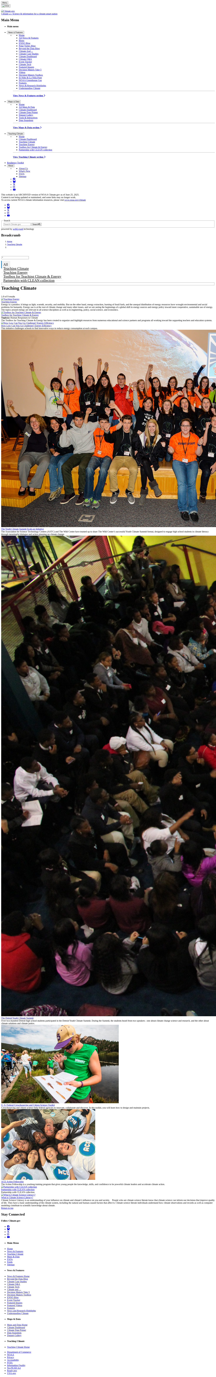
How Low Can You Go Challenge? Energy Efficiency (26, 325)
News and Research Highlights (21, 1310)
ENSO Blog (24, 43)
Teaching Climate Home (18, 1347)
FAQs (21, 174)
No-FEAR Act (14, 1368)
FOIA (10, 1362)
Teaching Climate (15, 134)
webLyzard (18, 229)
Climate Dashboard (28, 56)
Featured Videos (14, 1305)
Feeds (9, 1262)
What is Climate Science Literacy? (17, 1197)
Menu (4, 3)
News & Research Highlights (32, 85)
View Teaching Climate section (28, 157)
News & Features (15, 32)
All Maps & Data (27, 107)
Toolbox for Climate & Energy (33, 147)
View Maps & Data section (26, 127)
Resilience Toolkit (15, 162)
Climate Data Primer (28, 112)
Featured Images (26, 67)
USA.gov (11, 1373)
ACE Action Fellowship (12, 1181)
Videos (22, 72)
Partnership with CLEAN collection (35, 150)
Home (22, 35)
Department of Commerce (19, 1352)
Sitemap (22, 176)
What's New (24, 171)
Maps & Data (13, 102)
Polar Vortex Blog (27, 46)
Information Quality (16, 1365)
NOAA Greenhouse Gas (30, 80)
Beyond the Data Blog (29, 48)
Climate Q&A (25, 59)
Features (23, 83)
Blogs (21, 40)
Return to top (7, 1208)
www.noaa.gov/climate (75, 200)
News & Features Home (18, 1276)
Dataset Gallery (26, 115)
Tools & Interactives (28, 117)
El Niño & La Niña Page (30, 77)
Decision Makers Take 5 (30, 69)
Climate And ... (26, 51)
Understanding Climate (29, 88)
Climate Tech (25, 64)
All (5, 264)
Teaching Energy (27, 144)
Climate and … (14, 1289)
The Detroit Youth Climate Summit (17, 1018)
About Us (23, 168)
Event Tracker (25, 61)
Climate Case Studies (28, 54)
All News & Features (28, 38)
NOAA (10, 1354)
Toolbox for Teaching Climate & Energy (32, 276)
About (10, 166)
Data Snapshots (26, 120)
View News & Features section (28, 95)
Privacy (10, 1357)
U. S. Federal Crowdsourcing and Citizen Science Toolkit (28, 1105)
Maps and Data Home (17, 1325)
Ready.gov (12, 1370)
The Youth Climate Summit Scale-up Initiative (22, 529)
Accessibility (13, 1360)
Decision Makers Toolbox (31, 75)
